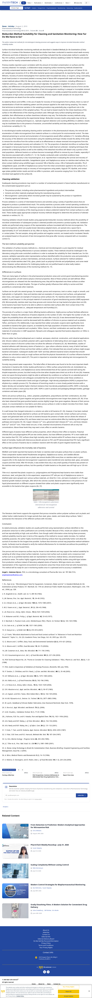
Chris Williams (37, 830)
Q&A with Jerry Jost (69, 775)
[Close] (89, 991)
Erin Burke (55, 910)
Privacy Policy (46, 943)
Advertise (46, 932)
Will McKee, (47, 910)
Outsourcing (70, 8)
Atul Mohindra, (37, 888)
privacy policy (38, 799)
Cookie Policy (20, 996)
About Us (46, 930)
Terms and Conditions (46, 945)
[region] (46, 991)
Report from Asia (38, 775)
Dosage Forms (41, 8)
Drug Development (51, 8)
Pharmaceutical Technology (11, 28)
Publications (37, 3)
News (49, 984)
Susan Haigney (37, 848)
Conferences (58, 3)
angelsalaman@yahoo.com (12, 575)
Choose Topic (15, 8)
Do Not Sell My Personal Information (46, 941)
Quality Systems (78, 8)
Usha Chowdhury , (38, 910)
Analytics (34, 8)
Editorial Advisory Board (46, 939)
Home (34, 984)
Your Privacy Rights (46, 948)
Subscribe (81, 795)
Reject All (68, 991)
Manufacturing (61, 8)
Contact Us (46, 935)
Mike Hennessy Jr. (38, 868)
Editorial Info (46, 937)
